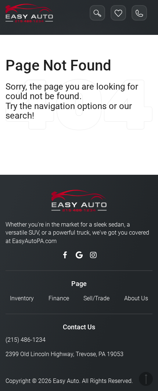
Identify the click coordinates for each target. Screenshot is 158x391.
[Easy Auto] (29, 13)
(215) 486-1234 (26, 339)
